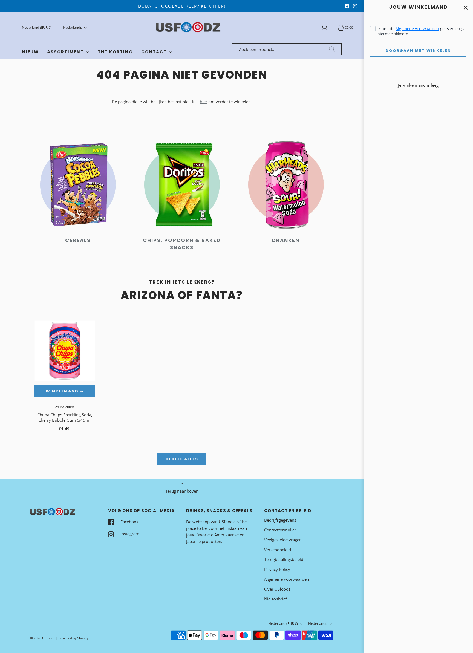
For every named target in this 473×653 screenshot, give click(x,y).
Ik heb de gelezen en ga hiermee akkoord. (421, 31)
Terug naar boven (181, 491)
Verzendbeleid (277, 549)
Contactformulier (280, 530)
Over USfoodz (277, 589)
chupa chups (64, 406)
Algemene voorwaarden (417, 28)
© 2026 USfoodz (42, 638)
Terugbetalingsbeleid (283, 559)
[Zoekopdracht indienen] (332, 49)
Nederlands (73, 27)
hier (203, 101)
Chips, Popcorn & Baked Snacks (182, 244)
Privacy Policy (277, 569)
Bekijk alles (182, 459)
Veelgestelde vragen (283, 539)
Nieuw (30, 52)
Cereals (78, 240)
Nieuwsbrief (275, 599)
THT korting (115, 52)
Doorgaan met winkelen (418, 50)
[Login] (328, 28)
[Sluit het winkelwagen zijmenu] (465, 7)
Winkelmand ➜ (65, 391)
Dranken (285, 240)
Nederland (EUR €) (37, 27)
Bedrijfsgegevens (280, 520)
